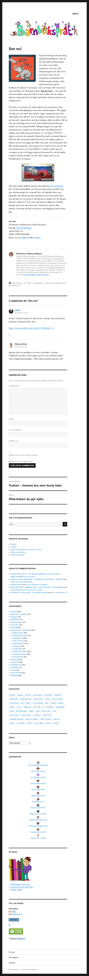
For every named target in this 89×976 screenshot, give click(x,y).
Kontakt (12, 962)
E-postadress (16, 430)
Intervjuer (15, 625)
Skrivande (15, 662)
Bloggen (14, 617)
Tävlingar (15, 667)
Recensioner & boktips (20, 630)
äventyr (56, 723)
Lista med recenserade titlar (22, 887)
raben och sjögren (32, 719)
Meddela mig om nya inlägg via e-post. (21, 461)
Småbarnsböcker (38, 283)
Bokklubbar (15, 620)
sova (18, 285)
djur (10, 285)
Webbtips (14, 675)
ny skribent (36, 715)
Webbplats (13, 441)
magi (37, 711)
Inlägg (13, 911)
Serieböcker (17, 649)
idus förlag (36, 707)
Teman (13, 670)
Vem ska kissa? (57, 186)
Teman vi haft (16, 890)
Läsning (14, 628)
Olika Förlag (47, 715)
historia (12, 707)
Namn (12, 419)
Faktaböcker (17, 638)
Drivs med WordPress (29, 969)
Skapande (14, 659)
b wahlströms (14, 703)
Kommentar (14, 386)
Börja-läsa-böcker (20, 635)
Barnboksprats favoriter (20, 884)
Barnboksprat (14, 969)
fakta (46, 703)
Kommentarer (16, 914)
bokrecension (38, 699)
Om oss (12, 952)
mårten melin (45, 711)
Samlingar (17, 646)
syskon (29, 723)
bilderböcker (14, 699)
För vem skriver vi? (59, 592)
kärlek (12, 711)
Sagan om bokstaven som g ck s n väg (26, 549)
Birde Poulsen (50, 283)
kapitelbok (49, 707)
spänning (57, 719)
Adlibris (25, 237)
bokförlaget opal (60, 283)
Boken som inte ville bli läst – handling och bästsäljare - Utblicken (37, 579)
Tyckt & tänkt (16, 673)
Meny (75, 14)
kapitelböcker (60, 707)
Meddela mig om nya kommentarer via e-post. (23, 455)
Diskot (13, 544)
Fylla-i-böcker (18, 641)
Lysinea (14, 547)
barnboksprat (37, 695)
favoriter (60, 703)
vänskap (49, 723)
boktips (47, 699)
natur (54, 711)
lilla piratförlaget (21, 711)
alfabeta (12, 695)
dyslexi (28, 703)
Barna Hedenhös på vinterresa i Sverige (27, 590)
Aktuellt (14, 612)
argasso (20, 695)
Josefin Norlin (16, 585)
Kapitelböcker (18, 644)
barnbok (28, 695)
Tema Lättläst (39, 723)
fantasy (53, 703)
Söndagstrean (16, 665)
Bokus (37, 237)
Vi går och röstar (17, 555)
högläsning (27, 707)
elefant (14, 285)
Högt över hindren (18, 552)
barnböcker (48, 695)
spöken (12, 723)
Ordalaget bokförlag (16, 719)
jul (43, 707)
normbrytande (26, 715)
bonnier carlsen (57, 699)
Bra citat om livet (28, 577)
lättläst (31, 711)
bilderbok (57, 695)
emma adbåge (38, 703)
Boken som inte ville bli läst (22, 582)
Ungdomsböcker (19, 654)
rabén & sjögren (45, 719)
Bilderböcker (18, 633)
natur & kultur (14, 715)
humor (19, 707)
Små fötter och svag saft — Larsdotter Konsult (29, 592)
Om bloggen (13, 957)
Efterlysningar (16, 622)
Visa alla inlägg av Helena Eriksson (35, 274)
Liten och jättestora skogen (36, 585)
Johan (17, 310)
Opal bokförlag (23, 228)
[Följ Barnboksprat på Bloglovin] (38, 938)
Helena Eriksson (17, 283)
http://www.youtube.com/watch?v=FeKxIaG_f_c (32, 328)
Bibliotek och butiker (19, 614)
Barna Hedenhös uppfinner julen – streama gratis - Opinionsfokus (37, 587)
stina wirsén (21, 723)
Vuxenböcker (18, 657)
